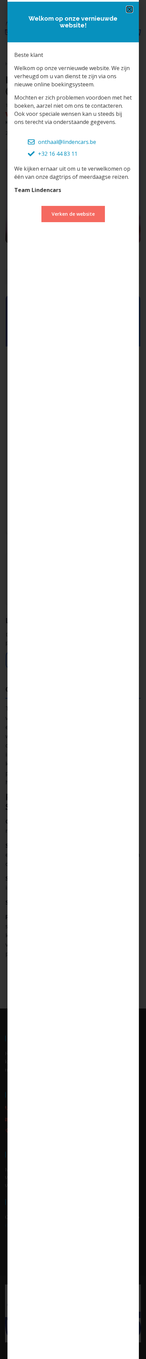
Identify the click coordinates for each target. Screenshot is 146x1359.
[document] (73, 679)
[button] (129, 9)
